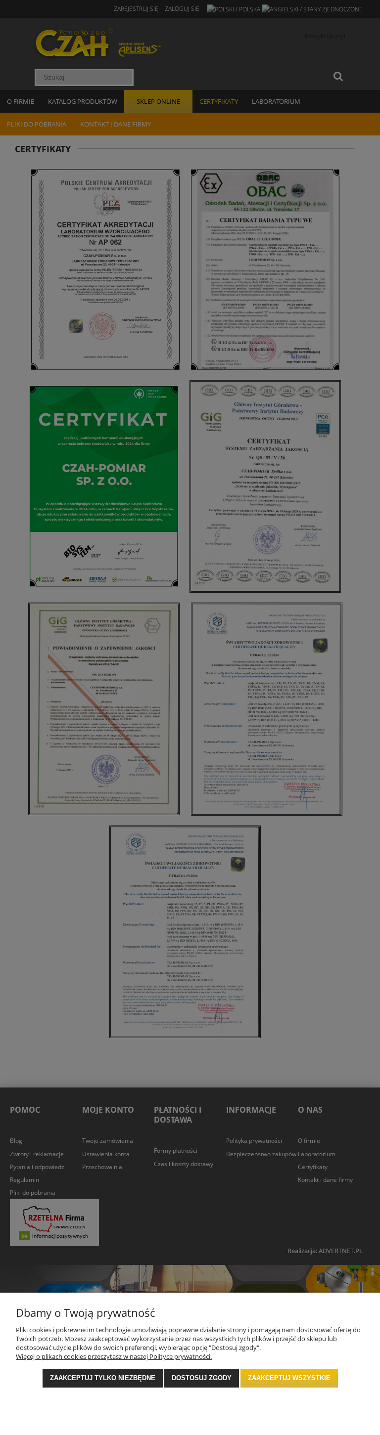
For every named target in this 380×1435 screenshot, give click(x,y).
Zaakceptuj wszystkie (289, 1378)
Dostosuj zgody (202, 1378)
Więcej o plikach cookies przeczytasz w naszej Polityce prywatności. (114, 1356)
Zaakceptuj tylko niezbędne (102, 1378)
